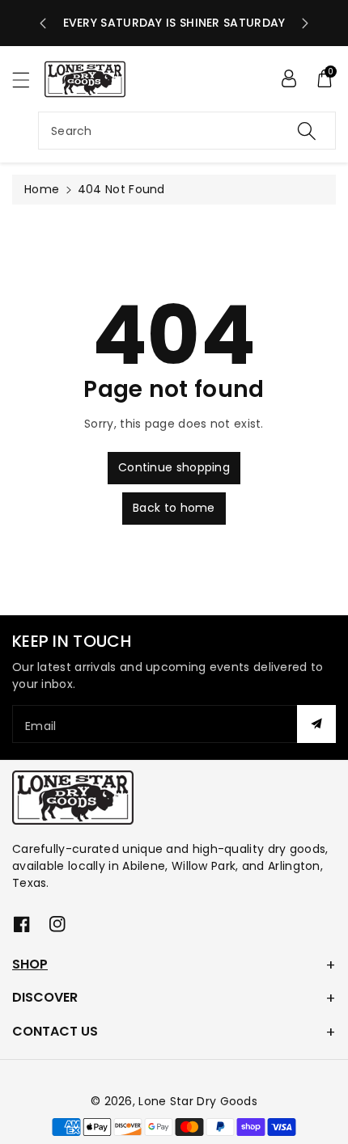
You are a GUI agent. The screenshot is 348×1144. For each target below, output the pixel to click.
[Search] (306, 130)
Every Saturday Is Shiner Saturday (174, 23)
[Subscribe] (316, 724)
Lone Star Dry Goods (197, 1101)
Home (41, 189)
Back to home (174, 508)
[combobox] (187, 130)
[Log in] (289, 78)
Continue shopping (174, 467)
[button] (28, 80)
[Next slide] (305, 23)
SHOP (30, 964)
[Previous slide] (43, 23)
